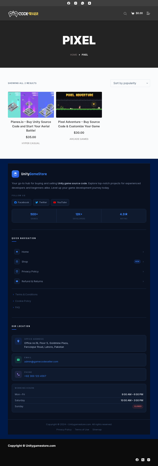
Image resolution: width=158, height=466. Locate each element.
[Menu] (148, 13)
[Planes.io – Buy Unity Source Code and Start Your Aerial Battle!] (31, 105)
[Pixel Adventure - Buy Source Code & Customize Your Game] (79, 105)
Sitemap (97, 429)
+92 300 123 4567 (35, 376)
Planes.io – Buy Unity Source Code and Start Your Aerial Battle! (31, 126)
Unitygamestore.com (79, 424)
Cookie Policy (23, 301)
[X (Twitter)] (142, 459)
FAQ (17, 307)
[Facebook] (68, 3)
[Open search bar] (125, 13)
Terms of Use (82, 429)
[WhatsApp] (82, 3)
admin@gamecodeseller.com (41, 361)
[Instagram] (75, 3)
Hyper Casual (31, 143)
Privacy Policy (63, 429)
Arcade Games (79, 139)
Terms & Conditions (26, 294)
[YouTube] (89, 3)
